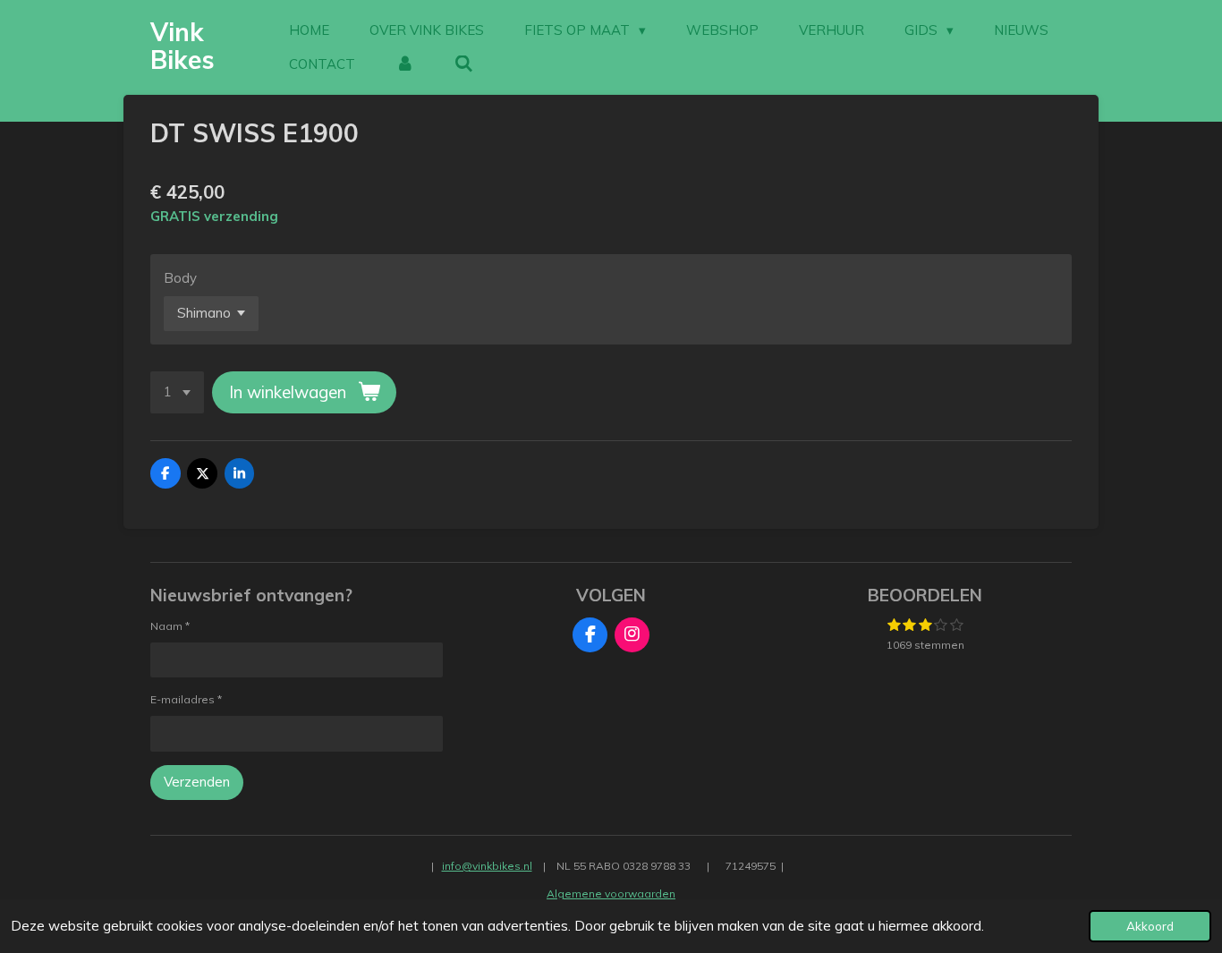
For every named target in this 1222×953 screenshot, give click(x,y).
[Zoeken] (464, 64)
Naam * (170, 626)
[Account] (405, 64)
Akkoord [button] (1150, 925)
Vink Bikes (182, 45)
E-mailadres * (186, 699)
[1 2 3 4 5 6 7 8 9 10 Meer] (177, 392)
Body (180, 277)
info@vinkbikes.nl (487, 865)
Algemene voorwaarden (611, 893)
